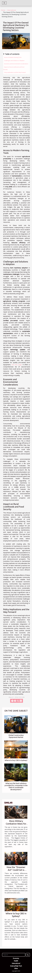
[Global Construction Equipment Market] (16, 724)
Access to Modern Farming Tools (13, 57)
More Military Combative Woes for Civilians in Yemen (16, 824)
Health (16, 961)
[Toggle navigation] (4, 2)
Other (16, 968)
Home (3, 10)
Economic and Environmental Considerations (16, 64)
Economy (16, 958)
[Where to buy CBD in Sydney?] (16, 749)
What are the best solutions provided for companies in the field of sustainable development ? (16, 786)
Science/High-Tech (16, 966)
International (11, 10)
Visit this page (16, 365)
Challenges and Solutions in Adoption (14, 60)
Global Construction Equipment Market (16, 736)
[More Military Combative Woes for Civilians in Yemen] (16, 812)
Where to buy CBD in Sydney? (16, 760)
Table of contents (12, 54)
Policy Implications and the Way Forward (15, 72)
